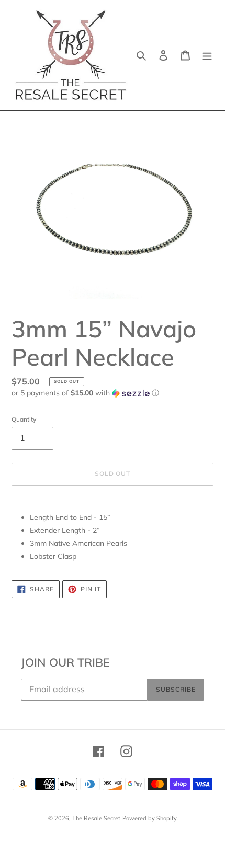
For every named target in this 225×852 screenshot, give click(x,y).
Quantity (24, 419)
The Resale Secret (96, 818)
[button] (85, 393)
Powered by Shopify (149, 818)
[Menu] (207, 55)
